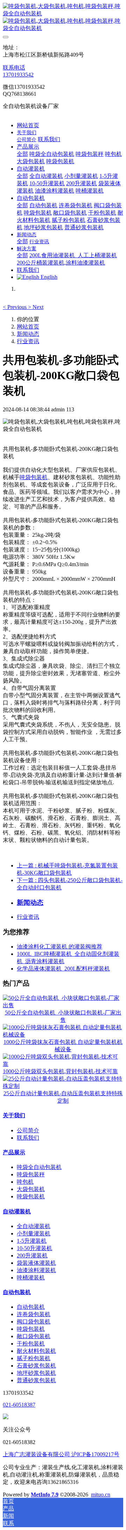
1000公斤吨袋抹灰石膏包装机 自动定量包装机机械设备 (63, 1045)
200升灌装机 (32, 1255)
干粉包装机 (31, 1344)
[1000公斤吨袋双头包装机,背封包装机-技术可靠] (63, 1064)
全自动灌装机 (33, 1226)
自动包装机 (17, 1292)
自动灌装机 (17, 1211)
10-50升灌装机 (34, 1248)
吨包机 (25, 1182)
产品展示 (14, 1152)
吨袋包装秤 (31, 1174)
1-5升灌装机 (32, 1241)
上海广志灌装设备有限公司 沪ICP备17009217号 (61, 1454)
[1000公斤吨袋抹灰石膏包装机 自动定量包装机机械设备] (63, 1035)
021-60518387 (19, 1405)
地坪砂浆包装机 (36, 1373)
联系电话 (14, 68)
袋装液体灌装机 (36, 1263)
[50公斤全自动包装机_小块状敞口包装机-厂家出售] (63, 1005)
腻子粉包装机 (33, 1358)
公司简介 (28, 1130)
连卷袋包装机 (33, 1314)
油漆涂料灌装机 (36, 1270)
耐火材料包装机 (36, 1351)
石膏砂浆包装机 (36, 1366)
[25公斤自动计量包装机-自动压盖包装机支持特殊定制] (63, 1086)
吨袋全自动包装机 (39, 1167)
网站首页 (28, 125)
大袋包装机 (31, 1189)
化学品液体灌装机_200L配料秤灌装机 (63, 969)
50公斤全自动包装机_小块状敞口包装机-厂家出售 (63, 1016)
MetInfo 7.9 (44, 1494)
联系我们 (28, 1138)
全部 (22, 154)
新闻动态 (28, 334)
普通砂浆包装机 (36, 1380)
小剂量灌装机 (33, 1233)
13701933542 (18, 75)
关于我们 (14, 1115)
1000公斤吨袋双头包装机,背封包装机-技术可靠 (60, 1071)
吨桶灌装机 (31, 1277)
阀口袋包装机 (33, 1322)
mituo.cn (100, 1494)
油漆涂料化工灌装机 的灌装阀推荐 (59, 947)
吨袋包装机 (34, 477)
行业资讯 (28, 341)
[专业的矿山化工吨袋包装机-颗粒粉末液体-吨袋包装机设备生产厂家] (63, 17)
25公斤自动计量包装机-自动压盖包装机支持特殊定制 (63, 1097)
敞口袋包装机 (33, 1336)
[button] (15, 307)
